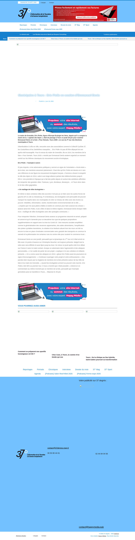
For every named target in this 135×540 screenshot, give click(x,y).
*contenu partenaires (110, 34)
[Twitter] (109, 2)
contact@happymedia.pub (91, 527)
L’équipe (43, 2)
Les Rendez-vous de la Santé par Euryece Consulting (49, 34)
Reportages (23, 25)
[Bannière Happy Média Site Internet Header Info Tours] (52, 124)
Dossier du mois (66, 25)
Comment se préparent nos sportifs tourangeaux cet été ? (27, 38)
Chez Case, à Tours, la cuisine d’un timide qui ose (66, 38)
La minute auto (24, 34)
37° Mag (77, 25)
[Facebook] (106, 2)
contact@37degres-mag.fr (58, 448)
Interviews (54, 25)
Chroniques (43, 25)
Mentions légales (21, 536)
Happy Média (102, 536)
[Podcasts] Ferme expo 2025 (53, 29)
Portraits (33, 25)
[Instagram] (115, 2)
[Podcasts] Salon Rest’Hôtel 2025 (30, 29)
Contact (51, 2)
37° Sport (86, 25)
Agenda (95, 25)
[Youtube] (112, 2)
